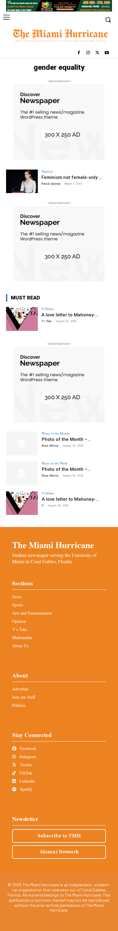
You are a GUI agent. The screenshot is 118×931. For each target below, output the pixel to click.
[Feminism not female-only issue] (22, 181)
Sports (17, 605)
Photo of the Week (54, 463)
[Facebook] (79, 53)
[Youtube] (106, 53)
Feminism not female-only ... (71, 177)
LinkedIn (26, 781)
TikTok (25, 773)
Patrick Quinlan (51, 183)
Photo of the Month (55, 433)
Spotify (26, 789)
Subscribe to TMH (59, 836)
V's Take (46, 321)
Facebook (27, 748)
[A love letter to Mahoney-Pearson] (22, 319)
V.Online (47, 308)
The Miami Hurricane (53, 544)
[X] (97, 53)
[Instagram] (88, 53)
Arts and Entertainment (32, 613)
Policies (18, 705)
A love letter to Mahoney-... (70, 315)
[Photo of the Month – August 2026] (22, 443)
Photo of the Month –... (66, 439)
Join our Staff (23, 697)
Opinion (47, 171)
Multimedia (22, 637)
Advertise (20, 689)
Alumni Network (59, 852)
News (16, 597)
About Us (20, 645)
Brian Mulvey (50, 445)
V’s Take (19, 629)
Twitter (25, 765)
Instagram (27, 756)
